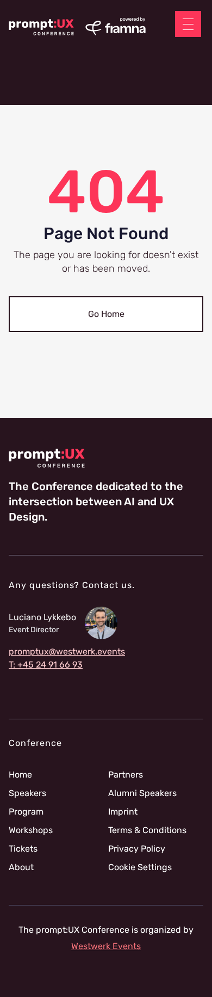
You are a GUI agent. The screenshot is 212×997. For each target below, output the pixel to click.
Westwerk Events (106, 946)
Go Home (106, 314)
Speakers (27, 793)
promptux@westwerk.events (67, 652)
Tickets (23, 849)
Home (20, 775)
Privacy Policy (136, 849)
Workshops (31, 830)
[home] (41, 27)
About (21, 867)
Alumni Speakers (142, 793)
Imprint (123, 812)
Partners (125, 775)
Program (26, 812)
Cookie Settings (140, 867)
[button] (188, 24)
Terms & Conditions (147, 830)
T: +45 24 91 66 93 (46, 665)
